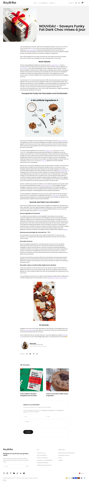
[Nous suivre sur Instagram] (7, 473)
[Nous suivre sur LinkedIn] (21, 473)
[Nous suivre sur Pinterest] (11, 473)
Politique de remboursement (44, 465)
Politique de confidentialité (48, 410)
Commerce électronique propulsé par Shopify (27, 478)
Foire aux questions (42, 455)
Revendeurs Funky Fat (63, 455)
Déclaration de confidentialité (44, 460)
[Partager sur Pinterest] (33, 354)
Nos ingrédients (43, 3)
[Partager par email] (37, 354)
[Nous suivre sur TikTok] (17, 473)
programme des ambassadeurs (66, 453)
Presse (60, 458)
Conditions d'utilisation (42, 462)
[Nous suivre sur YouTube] (14, 473)
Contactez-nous (41, 453)
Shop (35, 3)
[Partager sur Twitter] (30, 354)
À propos (51, 3)
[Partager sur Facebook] (27, 354)
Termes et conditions (42, 458)
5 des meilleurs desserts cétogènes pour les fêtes (28, 394)
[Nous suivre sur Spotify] (24, 473)
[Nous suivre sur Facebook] (4, 473)
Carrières (60, 460)
